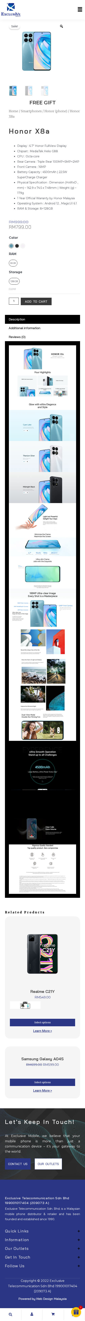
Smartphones (31, 111)
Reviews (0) (17, 337)
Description (17, 319)
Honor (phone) (55, 111)
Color (13, 238)
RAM (12, 254)
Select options (42, 1022)
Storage (15, 272)
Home (13, 111)
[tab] (42, 319)
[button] (80, 9)
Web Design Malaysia (51, 1299)
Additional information (24, 328)
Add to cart (36, 301)
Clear (12, 289)
